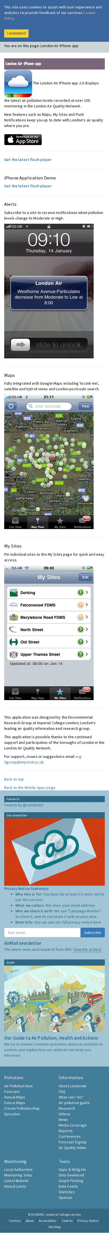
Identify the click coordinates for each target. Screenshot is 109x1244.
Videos (64, 1113)
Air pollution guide (74, 1102)
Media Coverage (73, 1125)
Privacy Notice (87, 1220)
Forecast (12, 1091)
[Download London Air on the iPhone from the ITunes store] (23, 139)
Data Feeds (68, 1186)
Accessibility (48, 1220)
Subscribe (92, 932)
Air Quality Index (72, 1147)
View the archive (87, 949)
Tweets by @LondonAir (24, 804)
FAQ (62, 1091)
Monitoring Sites (18, 1175)
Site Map (54, 1227)
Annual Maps (14, 1097)
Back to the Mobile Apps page (29, 787)
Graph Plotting (71, 1180)
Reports (66, 1130)
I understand (16, 33)
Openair (65, 1197)
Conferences (70, 1136)
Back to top (14, 779)
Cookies (67, 1220)
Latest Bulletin (16, 1180)
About (30, 1220)
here (97, 922)
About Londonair (73, 1085)
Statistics (67, 1191)
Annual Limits (15, 1186)
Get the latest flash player (27, 159)
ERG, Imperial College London (60, 1214)
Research (67, 1108)
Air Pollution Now (18, 1085)
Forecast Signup (73, 1141)
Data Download (71, 1175)
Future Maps (14, 1102)
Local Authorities (18, 1169)
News (63, 1119)
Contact (15, 1220)
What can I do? (71, 1097)
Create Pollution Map (22, 1108)
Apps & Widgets (72, 1169)
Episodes (12, 1113)
